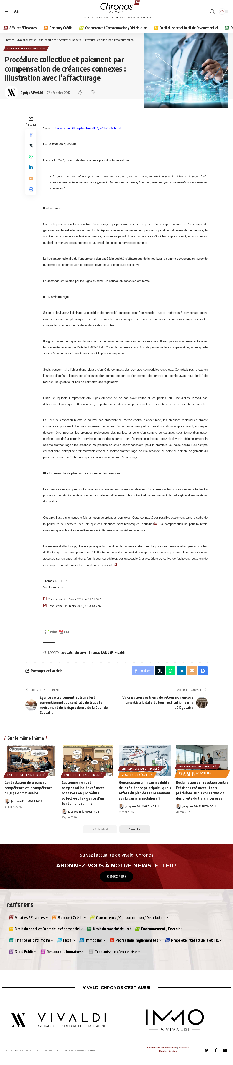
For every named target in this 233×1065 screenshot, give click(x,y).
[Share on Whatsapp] (30, 156)
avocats (67, 652)
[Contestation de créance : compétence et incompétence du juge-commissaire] (31, 760)
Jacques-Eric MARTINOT (26, 801)
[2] (115, 564)
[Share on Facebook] (30, 134)
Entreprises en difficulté (26, 48)
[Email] (30, 178)
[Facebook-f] (216, 1050)
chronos (80, 652)
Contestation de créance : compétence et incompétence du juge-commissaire (29, 787)
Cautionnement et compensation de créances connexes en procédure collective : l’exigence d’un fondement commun (83, 793)
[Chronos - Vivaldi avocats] (116, 11)
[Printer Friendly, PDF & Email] (57, 631)
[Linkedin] (225, 1050)
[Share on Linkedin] (30, 167)
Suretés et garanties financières (195, 773)
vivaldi (120, 652)
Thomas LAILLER (100, 652)
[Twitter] (207, 1050)
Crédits (173, 1051)
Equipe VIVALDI (31, 92)
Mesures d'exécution (137, 775)
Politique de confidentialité (162, 1047)
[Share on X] (30, 145)
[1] (155, 523)
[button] (8, 11)
